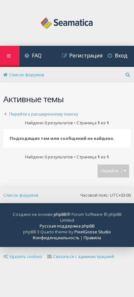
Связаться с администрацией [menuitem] (83, 256)
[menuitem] (33, 56)
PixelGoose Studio (92, 232)
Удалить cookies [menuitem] (25, 256)
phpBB (60, 214)
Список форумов (20, 195)
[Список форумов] (67, 23)
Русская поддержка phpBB (67, 226)
